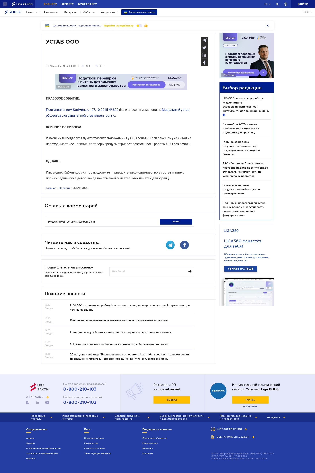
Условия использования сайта (42, 453)
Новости (31, 12)
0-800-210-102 (79, 402)
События (89, 12)
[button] (5, 4)
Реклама (31, 458)
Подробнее (250, 406)
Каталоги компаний (94, 448)
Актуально (108, 12)
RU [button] (266, 4)
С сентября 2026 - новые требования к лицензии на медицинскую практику (241, 128)
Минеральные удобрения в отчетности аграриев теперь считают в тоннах (120, 332)
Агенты (30, 438)
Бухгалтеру (87, 4)
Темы (306, 11)
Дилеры (30, 443)
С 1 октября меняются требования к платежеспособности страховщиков (119, 343)
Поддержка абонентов (154, 438)
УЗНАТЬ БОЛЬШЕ (240, 268)
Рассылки (147, 448)
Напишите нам (150, 443)
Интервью (70, 12)
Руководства (91, 443)
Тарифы (172, 400)
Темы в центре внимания (97, 453)
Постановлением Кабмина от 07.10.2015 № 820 (82, 110)
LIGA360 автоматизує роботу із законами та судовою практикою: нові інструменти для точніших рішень (246, 106)
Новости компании (94, 438)
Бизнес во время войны (142, 12)
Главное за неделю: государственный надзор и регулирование (241, 189)
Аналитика (51, 12)
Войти (176, 221)
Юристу (67, 4)
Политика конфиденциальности (43, 448)
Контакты (147, 453)
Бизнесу (50, 4)
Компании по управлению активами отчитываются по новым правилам (119, 320)
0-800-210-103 (79, 389)
